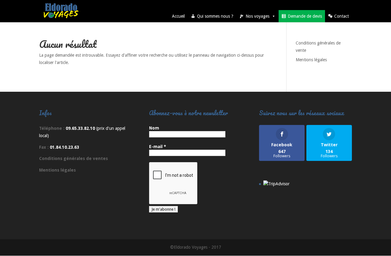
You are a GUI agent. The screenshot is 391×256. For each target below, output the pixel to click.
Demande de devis (305, 16)
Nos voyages (257, 16)
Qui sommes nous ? (215, 16)
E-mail (157, 146)
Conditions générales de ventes (73, 158)
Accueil (178, 16)
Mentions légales (311, 59)
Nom (154, 128)
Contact (341, 16)
